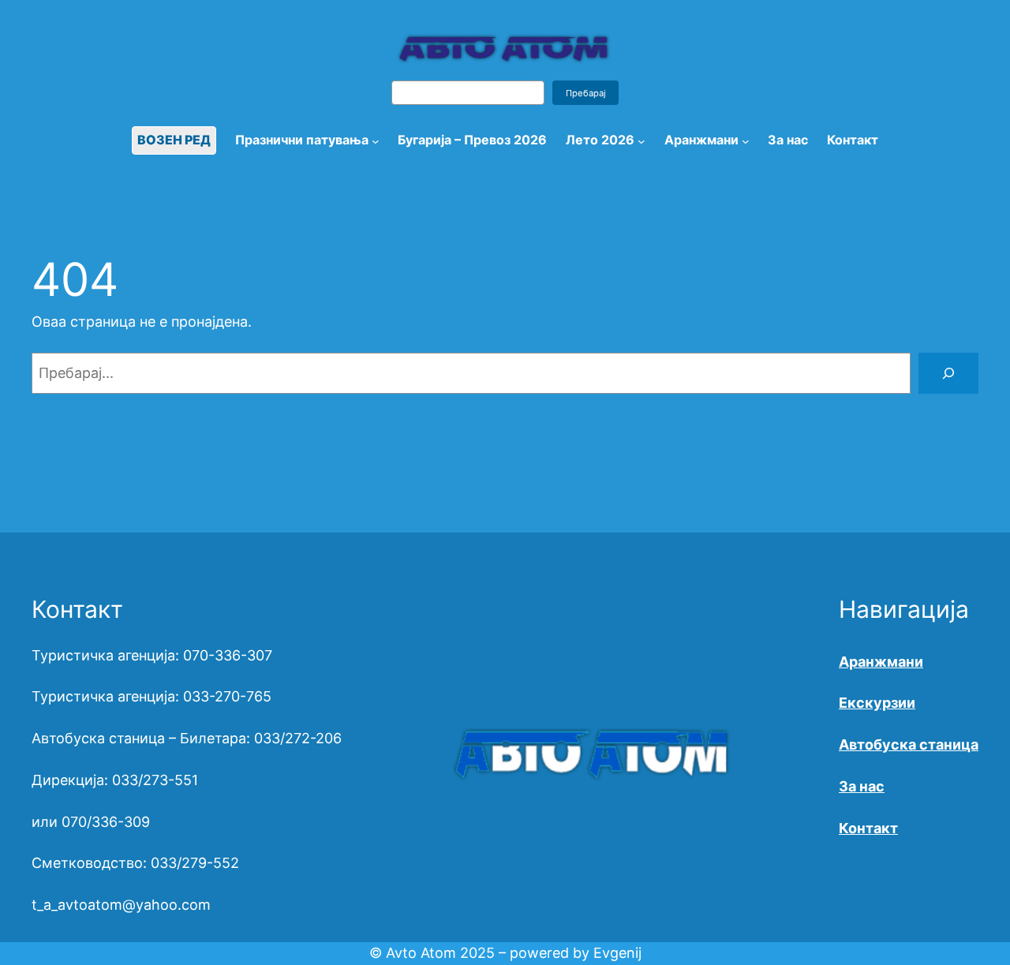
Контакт (868, 828)
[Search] (948, 373)
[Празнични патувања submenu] (376, 140)
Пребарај (586, 93)
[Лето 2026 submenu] (641, 140)
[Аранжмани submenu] (746, 140)
